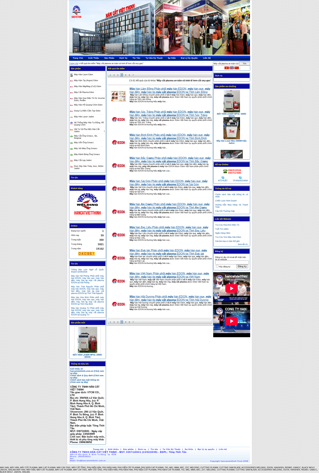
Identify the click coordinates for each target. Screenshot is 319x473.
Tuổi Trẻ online (222, 229)
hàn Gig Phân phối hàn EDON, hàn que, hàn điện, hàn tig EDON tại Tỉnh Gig (170, 206)
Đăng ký (242, 266)
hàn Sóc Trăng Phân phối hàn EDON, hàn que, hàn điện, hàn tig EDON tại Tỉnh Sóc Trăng (170, 113)
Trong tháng (76, 244)
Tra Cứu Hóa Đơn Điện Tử (227, 225)
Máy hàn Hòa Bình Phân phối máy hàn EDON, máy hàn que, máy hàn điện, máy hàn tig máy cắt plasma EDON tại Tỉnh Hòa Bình (87, 300)
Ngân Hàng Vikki (222, 233)
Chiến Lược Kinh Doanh (226, 201)
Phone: (80, 456)
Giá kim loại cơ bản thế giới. (227, 241)
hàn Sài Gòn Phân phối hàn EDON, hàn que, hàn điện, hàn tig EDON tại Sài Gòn (168, 182)
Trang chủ (73, 63)
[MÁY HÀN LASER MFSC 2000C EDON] (87, 339)
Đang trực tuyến (78, 231)
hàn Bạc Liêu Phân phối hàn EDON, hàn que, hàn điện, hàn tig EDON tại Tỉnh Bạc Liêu (169, 229)
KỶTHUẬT (223, 180)
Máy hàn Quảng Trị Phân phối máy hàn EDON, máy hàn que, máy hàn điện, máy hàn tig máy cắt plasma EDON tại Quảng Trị (87, 311)
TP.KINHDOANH (240, 180)
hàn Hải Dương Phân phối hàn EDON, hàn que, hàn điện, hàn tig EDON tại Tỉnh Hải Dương (170, 298)
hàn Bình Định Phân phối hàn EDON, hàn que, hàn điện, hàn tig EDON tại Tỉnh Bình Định (170, 136)
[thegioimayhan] (87, 214)
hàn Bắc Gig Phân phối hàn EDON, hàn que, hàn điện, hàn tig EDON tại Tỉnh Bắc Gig (170, 159)
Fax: (72, 458)
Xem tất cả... (243, 244)
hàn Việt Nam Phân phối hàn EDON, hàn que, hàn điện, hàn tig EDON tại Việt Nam (169, 275)
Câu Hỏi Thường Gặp (225, 211)
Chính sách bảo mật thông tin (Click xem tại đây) (84, 381)
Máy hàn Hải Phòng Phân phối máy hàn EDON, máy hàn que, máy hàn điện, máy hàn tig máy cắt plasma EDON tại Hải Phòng (87, 279)
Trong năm (76, 248)
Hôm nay (75, 235)
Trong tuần (76, 240)
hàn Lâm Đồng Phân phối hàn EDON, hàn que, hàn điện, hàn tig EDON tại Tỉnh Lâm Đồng (170, 90)
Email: (88, 461)
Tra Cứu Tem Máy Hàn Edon (228, 237)
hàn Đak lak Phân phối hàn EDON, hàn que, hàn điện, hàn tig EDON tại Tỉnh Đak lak (168, 252)
